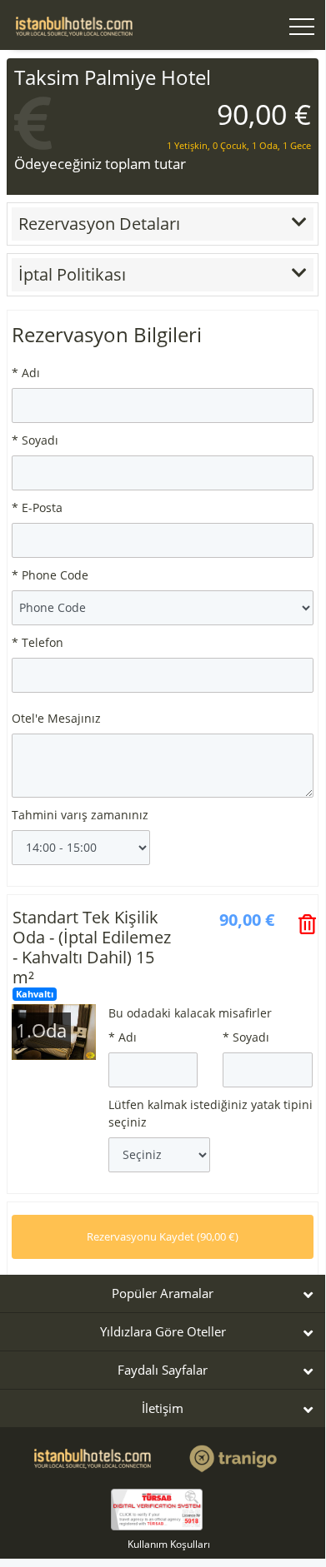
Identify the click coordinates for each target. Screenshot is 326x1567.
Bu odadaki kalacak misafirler (190, 1013)
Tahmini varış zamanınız (80, 815)
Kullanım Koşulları (169, 1544)
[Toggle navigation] (301, 28)
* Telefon (37, 642)
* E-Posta (37, 507)
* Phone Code (50, 575)
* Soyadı (35, 440)
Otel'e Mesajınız (56, 718)
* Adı (26, 373)
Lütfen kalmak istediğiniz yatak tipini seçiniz (210, 1113)
